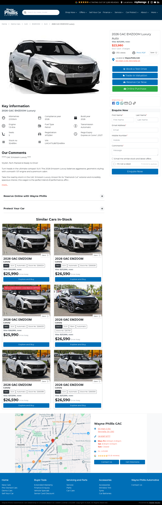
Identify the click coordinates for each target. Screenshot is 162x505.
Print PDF (141, 53)
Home (4, 24)
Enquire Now (135, 171)
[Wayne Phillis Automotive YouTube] (155, 2)
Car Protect (131, 12)
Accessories (104, 485)
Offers (82, 12)
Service (118, 12)
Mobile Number (119, 136)
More (153, 12)
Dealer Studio (154, 503)
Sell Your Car (95, 12)
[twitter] (118, 103)
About (144, 12)
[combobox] (40, 12)
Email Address (119, 125)
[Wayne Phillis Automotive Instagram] (152, 2)
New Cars (6, 485)
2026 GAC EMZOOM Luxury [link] (63, 24)
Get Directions (132, 462)
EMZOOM (36, 24)
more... (5, 185)
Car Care (71, 491)
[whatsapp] (122, 103)
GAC (26, 24)
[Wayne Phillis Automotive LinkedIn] (158, 2)
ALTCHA (154, 164)
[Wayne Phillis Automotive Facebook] (148, 2)
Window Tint (105, 488)
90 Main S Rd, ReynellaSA (128, 61)
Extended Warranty (43, 485)
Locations (128, 2)
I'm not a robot (124, 164)
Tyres (101, 491)
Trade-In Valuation (136, 75)
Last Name (141, 115)
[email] (126, 103)
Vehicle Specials (41, 491)
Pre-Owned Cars (9, 488)
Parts (69, 488)
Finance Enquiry (42, 488)
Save (44, 255)
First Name (117, 115)
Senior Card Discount (44, 493)
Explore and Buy (26, 279)
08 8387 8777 (104, 436)
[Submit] (25, 12)
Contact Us (106, 462)
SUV (46, 24)
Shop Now (70, 12)
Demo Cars (15, 24)
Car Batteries (105, 493)
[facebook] (113, 103)
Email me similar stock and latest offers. (133, 159)
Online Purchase (136, 89)
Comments (117, 146)
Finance (106, 12)
